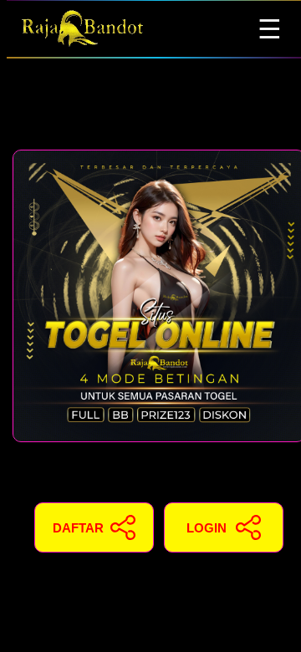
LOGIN (206, 528)
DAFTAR (78, 528)
